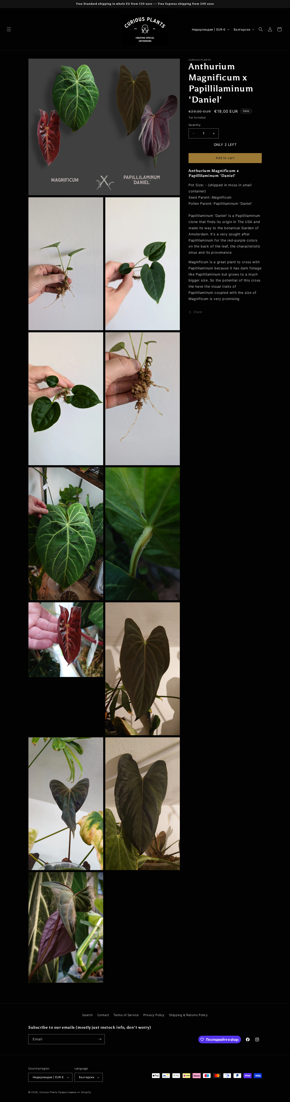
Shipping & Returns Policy (188, 1015)
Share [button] (197, 312)
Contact (103, 1015)
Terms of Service (126, 1015)
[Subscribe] (99, 1039)
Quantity (194, 125)
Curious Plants (48, 1092)
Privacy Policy (154, 1015)
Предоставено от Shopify (74, 1092)
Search (87, 1015)
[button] (9, 29)
